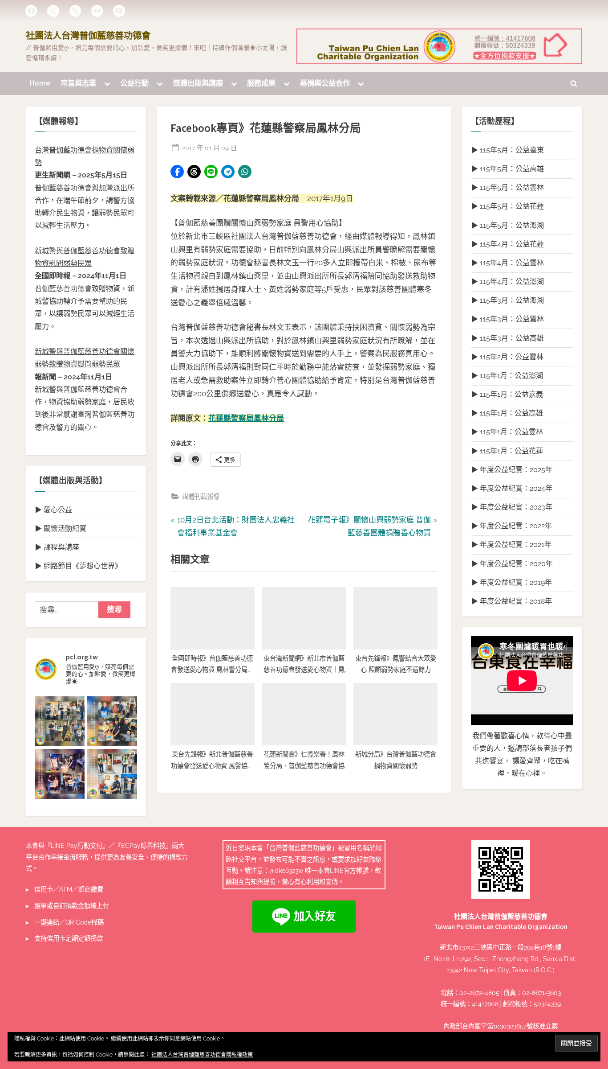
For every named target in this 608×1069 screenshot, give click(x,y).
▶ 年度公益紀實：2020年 (512, 563)
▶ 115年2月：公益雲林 (507, 357)
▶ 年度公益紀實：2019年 (511, 582)
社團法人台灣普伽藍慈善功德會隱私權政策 (202, 1055)
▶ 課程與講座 (57, 547)
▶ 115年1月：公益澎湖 (507, 375)
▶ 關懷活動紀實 (60, 528)
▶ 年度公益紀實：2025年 (511, 469)
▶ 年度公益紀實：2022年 (511, 526)
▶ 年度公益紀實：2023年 (511, 507)
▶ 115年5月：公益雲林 (507, 187)
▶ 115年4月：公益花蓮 (507, 244)
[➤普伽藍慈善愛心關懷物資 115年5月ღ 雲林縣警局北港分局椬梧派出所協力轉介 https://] (112, 721)
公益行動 (134, 83)
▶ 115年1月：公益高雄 (507, 413)
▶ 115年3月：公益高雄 (507, 338)
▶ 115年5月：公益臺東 (507, 150)
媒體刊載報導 (200, 496)
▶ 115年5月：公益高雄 (507, 168)
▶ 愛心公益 (53, 510)
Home (39, 83)
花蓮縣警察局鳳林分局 (246, 418)
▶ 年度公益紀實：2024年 (511, 488)
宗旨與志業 (78, 83)
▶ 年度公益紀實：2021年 (511, 544)
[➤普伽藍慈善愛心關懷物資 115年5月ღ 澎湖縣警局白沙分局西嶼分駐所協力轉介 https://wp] (112, 774)
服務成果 (261, 83)
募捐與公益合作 (325, 83)
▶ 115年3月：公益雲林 (507, 319)
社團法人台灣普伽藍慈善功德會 (88, 35)
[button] (177, 171)
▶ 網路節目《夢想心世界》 (78, 566)
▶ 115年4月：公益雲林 (507, 263)
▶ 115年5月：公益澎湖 (507, 225)
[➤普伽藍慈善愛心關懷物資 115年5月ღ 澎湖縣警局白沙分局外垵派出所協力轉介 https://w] (60, 721)
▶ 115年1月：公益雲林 (507, 432)
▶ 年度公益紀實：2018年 (511, 601)
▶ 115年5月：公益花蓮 (507, 206)
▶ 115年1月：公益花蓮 (507, 451)
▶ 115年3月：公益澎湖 (507, 300)
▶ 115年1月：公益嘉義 (507, 394)
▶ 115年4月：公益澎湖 (507, 281)
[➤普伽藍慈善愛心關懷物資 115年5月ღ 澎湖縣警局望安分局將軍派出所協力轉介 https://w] (60, 774)
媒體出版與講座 (198, 83)
